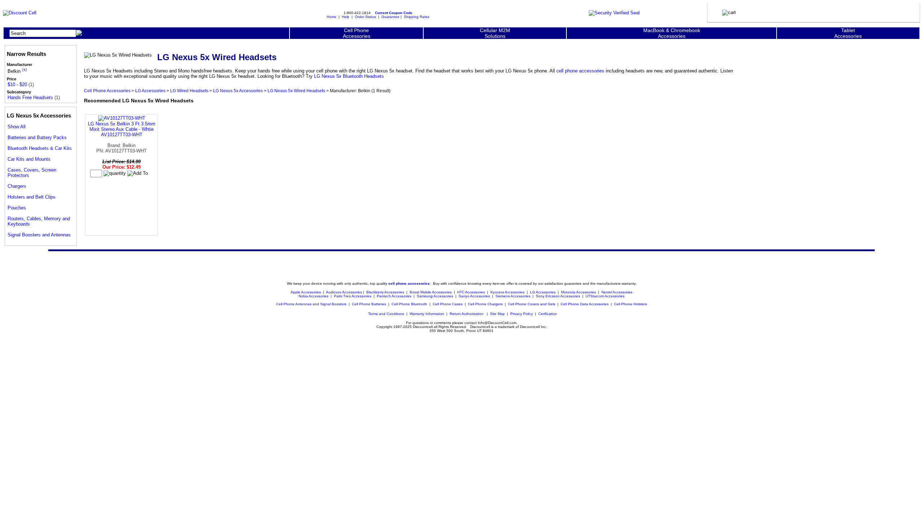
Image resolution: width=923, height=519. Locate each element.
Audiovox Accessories (344, 292)
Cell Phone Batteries (369, 304)
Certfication (547, 314)
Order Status (365, 17)
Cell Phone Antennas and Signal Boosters (311, 304)
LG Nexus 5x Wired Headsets (296, 90)
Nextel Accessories (616, 292)
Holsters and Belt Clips (32, 197)
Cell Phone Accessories (107, 90)
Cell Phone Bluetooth (409, 304)
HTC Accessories (471, 292)
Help (345, 17)
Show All (17, 126)
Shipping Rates (416, 17)
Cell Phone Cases (448, 304)
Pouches (17, 207)
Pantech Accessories (394, 296)
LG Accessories (150, 90)
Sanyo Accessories (474, 296)
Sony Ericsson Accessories (558, 296)
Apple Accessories (306, 292)
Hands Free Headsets (30, 97)
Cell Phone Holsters (630, 304)
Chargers (17, 186)
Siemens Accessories (512, 296)
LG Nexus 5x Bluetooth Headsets (349, 76)
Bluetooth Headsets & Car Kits (40, 148)
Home (331, 17)
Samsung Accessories (435, 296)
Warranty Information (427, 314)
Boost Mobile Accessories (431, 292)
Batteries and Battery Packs (37, 137)
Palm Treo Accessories (352, 296)
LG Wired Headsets (189, 90)
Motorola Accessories (578, 292)
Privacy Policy (521, 314)
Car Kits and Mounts (29, 159)
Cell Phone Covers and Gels (531, 304)
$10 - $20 (17, 84)
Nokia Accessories (313, 296)
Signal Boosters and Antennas (39, 235)
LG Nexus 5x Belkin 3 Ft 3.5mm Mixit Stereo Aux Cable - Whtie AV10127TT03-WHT (121, 129)
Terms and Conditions (386, 314)
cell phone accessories (580, 71)
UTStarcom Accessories (605, 296)
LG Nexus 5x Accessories (238, 90)
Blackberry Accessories (385, 292)
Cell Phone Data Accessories (585, 304)
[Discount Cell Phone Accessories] (19, 12)
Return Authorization (466, 314)
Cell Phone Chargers (485, 304)
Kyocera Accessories (507, 292)
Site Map (497, 314)
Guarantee (390, 17)
